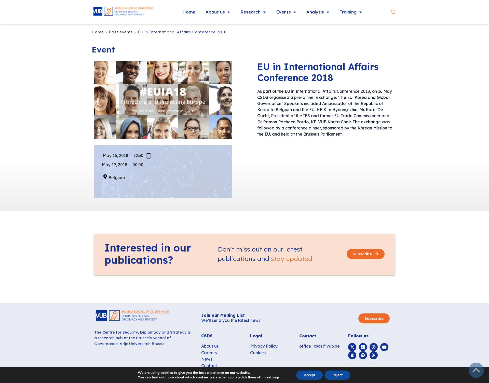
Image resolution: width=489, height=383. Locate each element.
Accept (309, 375)
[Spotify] (363, 355)
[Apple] (352, 355)
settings (273, 377)
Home (188, 12)
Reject (337, 375)
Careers (209, 352)
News (206, 359)
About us (215, 12)
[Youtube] (384, 347)
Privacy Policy (264, 346)
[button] (393, 12)
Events (283, 12)
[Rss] (374, 355)
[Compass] (374, 347)
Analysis (315, 12)
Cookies (258, 352)
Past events (121, 32)
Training (348, 12)
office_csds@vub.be (319, 346)
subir (476, 370)
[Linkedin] (363, 347)
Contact (209, 365)
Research (250, 12)
